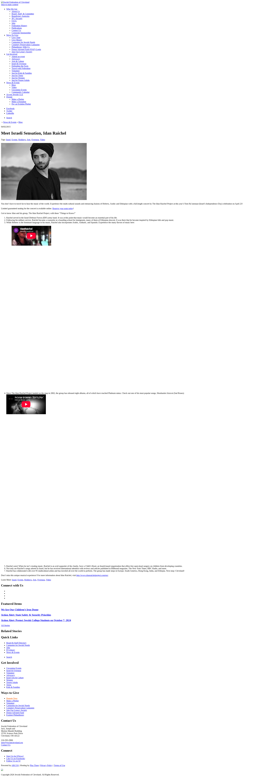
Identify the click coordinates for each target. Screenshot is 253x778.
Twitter (9, 111)
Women (9, 680)
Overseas (35, 140)
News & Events (13, 83)
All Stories (5, 625)
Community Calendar (21, 92)
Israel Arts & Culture (15, 678)
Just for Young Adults (21, 80)
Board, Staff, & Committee (23, 14)
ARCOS (15, 765)
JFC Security (17, 18)
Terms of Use (59, 765)
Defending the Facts (20, 66)
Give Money (17, 40)
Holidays (22, 140)
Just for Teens (17, 75)
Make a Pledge (18, 99)
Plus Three (34, 765)
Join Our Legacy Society (22, 52)
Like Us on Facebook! (15, 758)
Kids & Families (13, 687)
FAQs (14, 21)
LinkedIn (10, 113)
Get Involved (11, 54)
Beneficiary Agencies (20, 16)
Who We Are (11, 9)
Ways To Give (12, 35)
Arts (28, 140)
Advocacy (16, 59)
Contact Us (16, 30)
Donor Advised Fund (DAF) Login (26, 49)
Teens (8, 685)
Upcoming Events (19, 90)
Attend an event (18, 56)
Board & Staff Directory (16, 643)
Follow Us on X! (13, 761)
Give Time (16, 37)
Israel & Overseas (19, 64)
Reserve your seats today (62, 208)
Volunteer (16, 71)
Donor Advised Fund (15, 713)
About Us (16, 11)
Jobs (13, 23)
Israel (8, 140)
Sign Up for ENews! (15, 756)
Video (14, 87)
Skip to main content (9, 4)
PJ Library (10, 650)
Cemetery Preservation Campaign (26, 45)
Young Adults (12, 682)
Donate (9, 97)
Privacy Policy (46, 765)
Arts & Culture (18, 61)
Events (14, 140)
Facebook (10, 108)
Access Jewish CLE (14, 94)
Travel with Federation (21, 68)
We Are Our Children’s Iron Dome (19, 609)
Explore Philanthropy (15, 715)
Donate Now (12, 698)
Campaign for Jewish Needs (23, 42)
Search (9, 118)
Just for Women (18, 78)
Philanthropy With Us (21, 47)
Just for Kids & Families (22, 73)
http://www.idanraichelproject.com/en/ (92, 575)
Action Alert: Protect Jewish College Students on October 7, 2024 (36, 620)
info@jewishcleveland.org (12, 742)
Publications (17, 28)
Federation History (19, 26)
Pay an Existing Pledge (21, 104)
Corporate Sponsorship (21, 33)
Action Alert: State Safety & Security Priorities (26, 615)
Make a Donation (19, 102)
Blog (14, 85)
